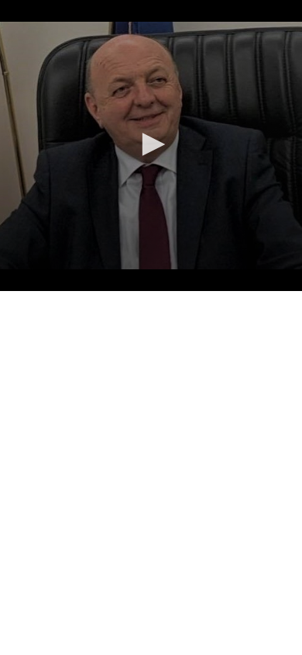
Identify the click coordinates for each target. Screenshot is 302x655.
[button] (151, 144)
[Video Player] (151, 145)
